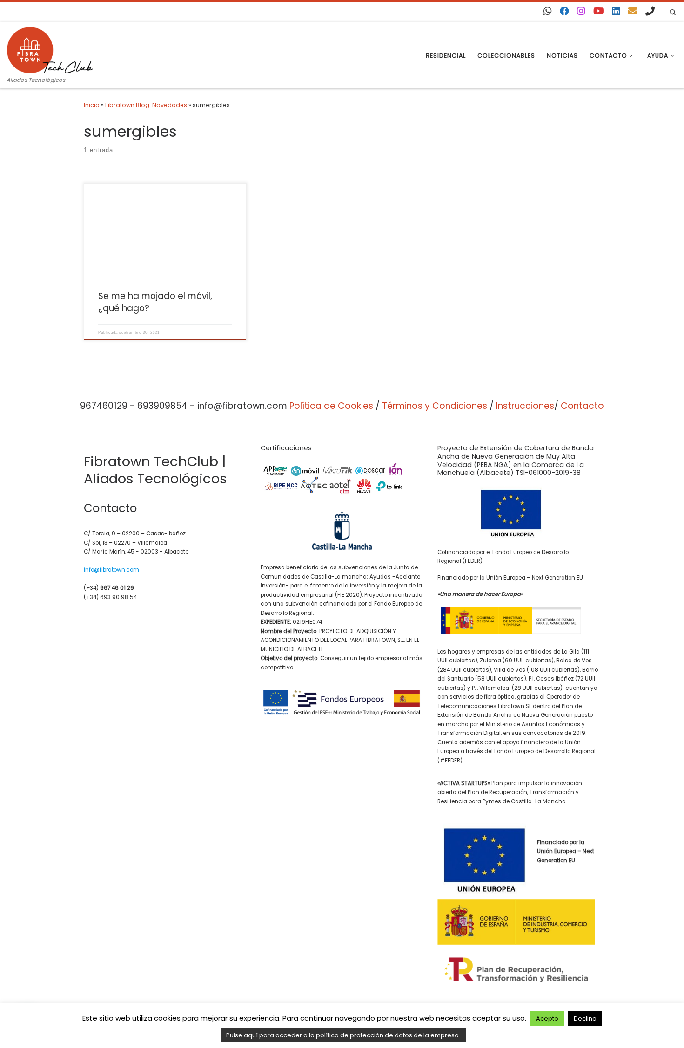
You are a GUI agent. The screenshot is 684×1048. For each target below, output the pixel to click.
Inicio (92, 105)
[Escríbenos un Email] (632, 11)
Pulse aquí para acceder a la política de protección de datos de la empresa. (343, 1035)
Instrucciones (525, 406)
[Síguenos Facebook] (564, 11)
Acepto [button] (547, 1018)
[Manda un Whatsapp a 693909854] (547, 11)
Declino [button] (585, 1018)
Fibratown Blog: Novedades (146, 105)
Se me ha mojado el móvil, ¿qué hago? (155, 302)
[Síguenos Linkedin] (616, 11)
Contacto (582, 406)
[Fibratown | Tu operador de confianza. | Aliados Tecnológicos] (50, 49)
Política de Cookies (331, 406)
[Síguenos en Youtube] (598, 11)
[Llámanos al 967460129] (650, 11)
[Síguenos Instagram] (581, 11)
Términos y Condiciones (434, 406)
